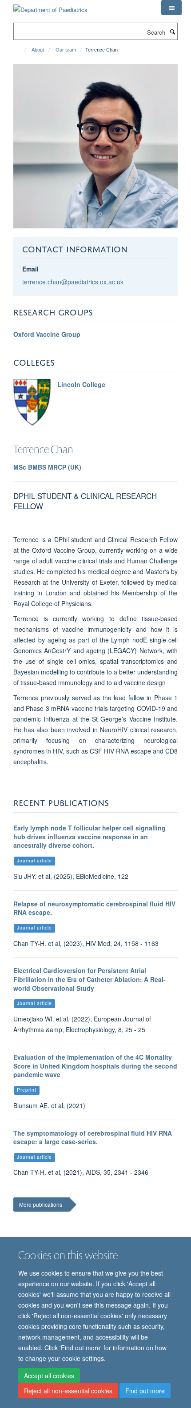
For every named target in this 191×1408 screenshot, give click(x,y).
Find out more (145, 1390)
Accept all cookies (49, 1375)
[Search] (172, 31)
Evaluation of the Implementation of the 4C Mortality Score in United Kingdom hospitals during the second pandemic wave (95, 1066)
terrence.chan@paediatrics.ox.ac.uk (72, 281)
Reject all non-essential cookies (68, 1390)
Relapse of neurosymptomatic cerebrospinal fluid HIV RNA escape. (94, 908)
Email (30, 268)
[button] (171, 7)
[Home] (21, 50)
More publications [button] (40, 1204)
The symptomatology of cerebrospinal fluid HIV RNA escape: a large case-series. (92, 1137)
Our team (66, 49)
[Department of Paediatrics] (50, 6)
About (38, 49)
